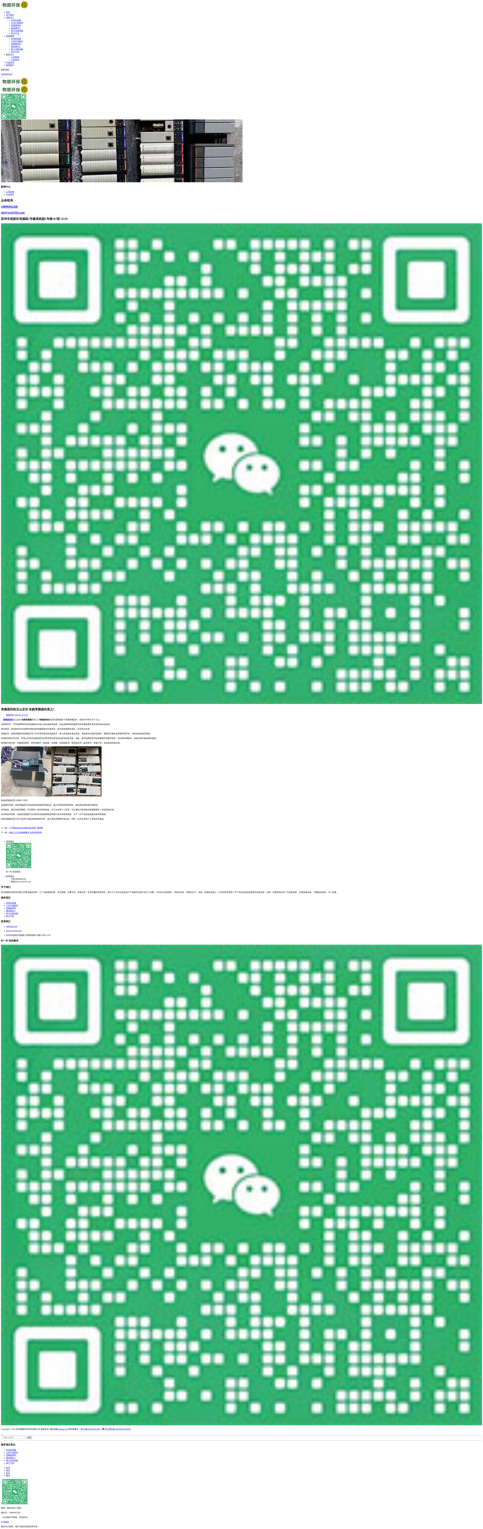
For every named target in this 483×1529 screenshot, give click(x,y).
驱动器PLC (16, 28)
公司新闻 (15, 57)
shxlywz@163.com (13, 212)
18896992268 (6, 74)
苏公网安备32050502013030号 (118, 1429)
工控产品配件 (17, 23)
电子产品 (15, 33)
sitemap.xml (63, 1429)
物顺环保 (10, 715)
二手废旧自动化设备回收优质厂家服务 (26, 828)
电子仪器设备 (17, 31)
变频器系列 (16, 25)
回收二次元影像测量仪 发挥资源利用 (25, 832)
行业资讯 (15, 60)
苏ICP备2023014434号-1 (90, 1429)
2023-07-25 (19, 715)
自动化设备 (16, 20)
